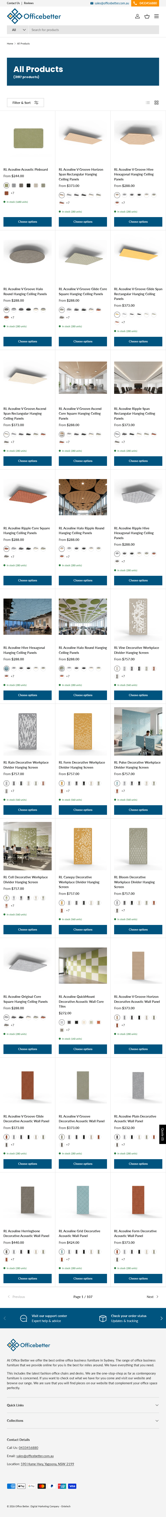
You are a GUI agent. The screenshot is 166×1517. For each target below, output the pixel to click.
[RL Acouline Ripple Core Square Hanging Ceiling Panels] (27, 497)
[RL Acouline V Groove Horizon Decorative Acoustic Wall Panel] (138, 965)
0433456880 (28, 1448)
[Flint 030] (13, 185)
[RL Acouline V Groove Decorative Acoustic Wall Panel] (83, 1085)
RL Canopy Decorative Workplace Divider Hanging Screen (79, 882)
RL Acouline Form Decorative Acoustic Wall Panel (135, 1233)
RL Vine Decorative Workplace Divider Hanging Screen (136, 650)
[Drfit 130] (61, 317)
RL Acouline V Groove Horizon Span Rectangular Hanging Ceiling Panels (81, 174)
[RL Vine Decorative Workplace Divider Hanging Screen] (138, 616)
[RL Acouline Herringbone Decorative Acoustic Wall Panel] (27, 1200)
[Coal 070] (28, 185)
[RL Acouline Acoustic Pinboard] (27, 138)
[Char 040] (21, 185)
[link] (32, 1296)
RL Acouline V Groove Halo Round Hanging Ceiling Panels (25, 291)
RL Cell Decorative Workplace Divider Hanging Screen (25, 879)
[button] (147, 16)
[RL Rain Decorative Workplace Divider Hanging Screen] (27, 731)
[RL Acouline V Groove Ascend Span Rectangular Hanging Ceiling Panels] (27, 377)
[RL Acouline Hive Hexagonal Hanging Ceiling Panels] (27, 616)
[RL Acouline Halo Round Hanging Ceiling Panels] (83, 616)
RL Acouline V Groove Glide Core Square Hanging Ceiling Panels (83, 291)
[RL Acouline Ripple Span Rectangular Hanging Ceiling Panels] (138, 377)
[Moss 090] (43, 185)
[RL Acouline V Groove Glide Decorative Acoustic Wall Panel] (27, 1085)
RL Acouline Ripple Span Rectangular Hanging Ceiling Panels (134, 413)
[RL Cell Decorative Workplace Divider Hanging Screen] (27, 846)
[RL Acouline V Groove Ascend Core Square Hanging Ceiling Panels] (83, 377)
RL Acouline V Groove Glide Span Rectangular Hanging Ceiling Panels (138, 294)
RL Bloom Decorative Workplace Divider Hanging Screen (134, 882)
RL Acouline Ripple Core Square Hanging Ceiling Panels (26, 530)
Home (10, 43)
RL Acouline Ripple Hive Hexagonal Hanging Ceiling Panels (134, 533)
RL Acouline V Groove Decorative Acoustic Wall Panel (82, 1118)
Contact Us (13, 3)
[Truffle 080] (35, 185)
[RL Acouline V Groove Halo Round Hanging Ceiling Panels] (27, 258)
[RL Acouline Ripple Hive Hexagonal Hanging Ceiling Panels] (138, 497)
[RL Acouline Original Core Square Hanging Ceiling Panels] (27, 965)
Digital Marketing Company (44, 1506)
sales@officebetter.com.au (35, 1456)
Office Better (22, 1506)
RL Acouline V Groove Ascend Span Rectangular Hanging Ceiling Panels (24, 413)
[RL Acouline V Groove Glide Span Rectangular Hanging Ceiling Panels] (138, 258)
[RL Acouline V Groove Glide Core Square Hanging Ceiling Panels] (83, 258)
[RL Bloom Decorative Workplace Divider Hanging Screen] (138, 846)
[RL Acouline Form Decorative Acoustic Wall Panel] (138, 1200)
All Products (23, 43)
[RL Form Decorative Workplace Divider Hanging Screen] (83, 731)
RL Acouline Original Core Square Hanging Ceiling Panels (25, 999)
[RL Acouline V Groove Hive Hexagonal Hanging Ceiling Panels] (138, 138)
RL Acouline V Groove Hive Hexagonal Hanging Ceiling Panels (134, 174)
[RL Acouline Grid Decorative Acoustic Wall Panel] (83, 1200)
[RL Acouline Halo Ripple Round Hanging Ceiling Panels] (83, 497)
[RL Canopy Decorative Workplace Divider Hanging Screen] (83, 846)
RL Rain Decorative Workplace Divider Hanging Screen (26, 764)
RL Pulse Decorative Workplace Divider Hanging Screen (137, 764)
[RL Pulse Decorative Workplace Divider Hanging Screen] (138, 731)
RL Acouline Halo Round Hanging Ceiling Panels (83, 650)
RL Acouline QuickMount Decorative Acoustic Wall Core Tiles (81, 1001)
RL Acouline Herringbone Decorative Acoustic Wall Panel (26, 1233)
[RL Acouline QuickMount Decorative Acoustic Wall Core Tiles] (83, 965)
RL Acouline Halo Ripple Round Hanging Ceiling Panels (81, 530)
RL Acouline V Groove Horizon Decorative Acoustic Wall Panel (137, 999)
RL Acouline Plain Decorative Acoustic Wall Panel (135, 1118)
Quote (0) (162, 1134)
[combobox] (83, 29)
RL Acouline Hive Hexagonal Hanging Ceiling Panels (24, 650)
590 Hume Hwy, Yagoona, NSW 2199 (47, 1464)
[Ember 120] (6, 193)
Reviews (29, 3)
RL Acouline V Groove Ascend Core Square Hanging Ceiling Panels (80, 413)
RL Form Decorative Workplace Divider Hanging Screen (82, 764)
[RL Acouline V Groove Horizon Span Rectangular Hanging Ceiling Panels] (83, 138)
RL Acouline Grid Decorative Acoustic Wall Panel (79, 1233)
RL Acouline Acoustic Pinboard (25, 169)
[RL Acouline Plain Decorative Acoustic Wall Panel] (138, 1085)
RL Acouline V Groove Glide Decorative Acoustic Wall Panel (26, 1118)
